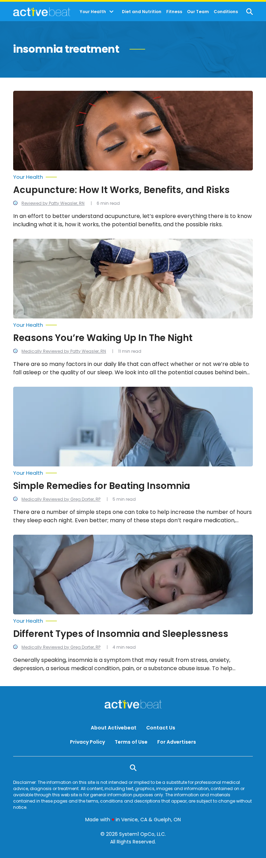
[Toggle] (111, 12)
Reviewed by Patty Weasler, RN (53, 203)
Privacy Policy (87, 741)
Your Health (93, 11)
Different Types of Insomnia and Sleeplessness (120, 634)
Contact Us (160, 727)
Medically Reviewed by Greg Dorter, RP (60, 499)
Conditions (226, 11)
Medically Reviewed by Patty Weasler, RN (63, 351)
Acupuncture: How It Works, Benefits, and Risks (121, 190)
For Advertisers (176, 741)
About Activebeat (113, 727)
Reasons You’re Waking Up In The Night (103, 338)
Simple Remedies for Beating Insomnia (101, 486)
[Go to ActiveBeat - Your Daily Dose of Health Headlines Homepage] (41, 11)
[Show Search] (249, 11)
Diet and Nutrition (141, 11)
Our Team (198, 11)
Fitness (174, 11)
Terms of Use (131, 741)
